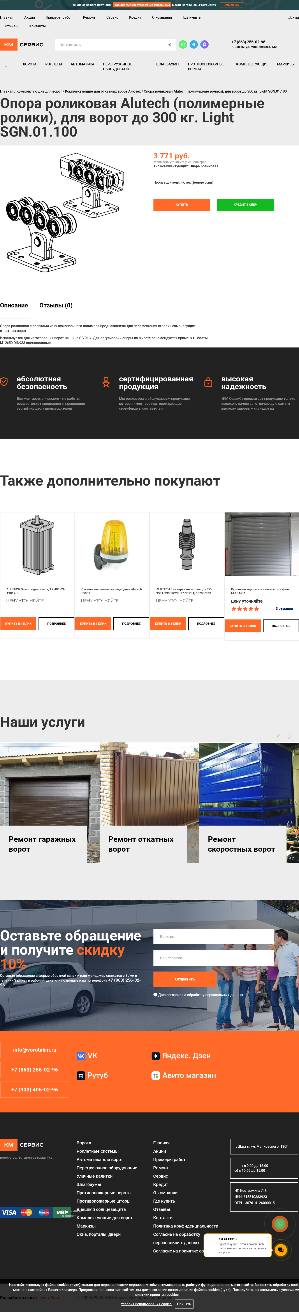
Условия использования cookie (146, 1304)
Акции (29, 17)
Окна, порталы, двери (99, 1234)
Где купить (192, 17)
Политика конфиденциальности (185, 1226)
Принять (184, 1304)
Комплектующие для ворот (105, 1217)
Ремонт (89, 17)
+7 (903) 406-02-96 (34, 1090)
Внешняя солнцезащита (101, 1209)
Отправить (185, 979)
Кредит (135, 17)
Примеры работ (59, 17)
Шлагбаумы (167, 64)
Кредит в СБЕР (245, 204)
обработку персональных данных (215, 995)
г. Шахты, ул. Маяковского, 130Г (255, 47)
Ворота (30, 64)
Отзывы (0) (56, 305)
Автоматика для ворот (100, 1159)
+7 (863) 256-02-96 (248, 42)
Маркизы (286, 64)
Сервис (112, 17)
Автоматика (82, 64)
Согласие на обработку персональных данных (176, 1238)
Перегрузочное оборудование (117, 66)
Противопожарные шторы (103, 1201)
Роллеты (53, 64)
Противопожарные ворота (206, 66)
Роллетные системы (98, 1151)
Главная (6, 17)
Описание (14, 305)
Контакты (37, 26)
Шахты (293, 18)
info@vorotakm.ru (34, 1050)
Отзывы (11, 26)
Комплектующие (252, 64)
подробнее (56, 623)
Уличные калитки (95, 1176)
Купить (182, 204)
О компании (162, 17)
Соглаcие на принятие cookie (182, 1251)
